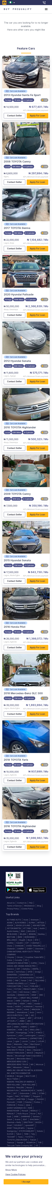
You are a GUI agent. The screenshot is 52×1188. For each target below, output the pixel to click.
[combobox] (12, 2)
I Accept (26, 1181)
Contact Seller (14, 115)
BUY (7, 9)
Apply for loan (37, 115)
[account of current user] (46, 9)
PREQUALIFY (22, 9)
